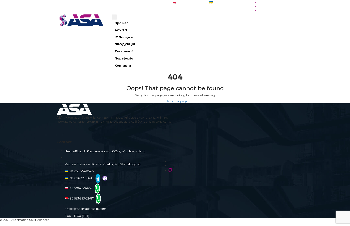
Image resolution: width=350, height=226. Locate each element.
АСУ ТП (121, 30)
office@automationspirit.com (141, 2)
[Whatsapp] (97, 188)
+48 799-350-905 (81, 188)
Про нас (121, 23)
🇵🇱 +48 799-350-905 (186, 2)
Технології (124, 51)
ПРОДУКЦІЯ (125, 44)
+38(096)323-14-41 (81, 178)
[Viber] (104, 178)
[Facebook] (116, 132)
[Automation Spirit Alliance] (83, 20)
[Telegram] (97, 178)
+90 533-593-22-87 (81, 198)
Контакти (123, 65)
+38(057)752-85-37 (81, 171)
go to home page (175, 101)
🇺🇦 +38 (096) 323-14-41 (224, 2)
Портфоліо (124, 58)
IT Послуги (124, 37)
